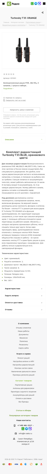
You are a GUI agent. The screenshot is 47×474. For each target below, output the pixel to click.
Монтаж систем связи (23, 368)
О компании (23, 323)
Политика (24, 341)
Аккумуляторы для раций (23, 395)
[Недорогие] (23, 50)
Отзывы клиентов (23, 328)
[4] (11, 74)
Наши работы (23, 331)
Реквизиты (23, 345)
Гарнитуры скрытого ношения (23, 392)
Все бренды (24, 402)
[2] (7, 74)
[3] (9, 74)
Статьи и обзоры (23, 410)
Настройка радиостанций (23, 365)
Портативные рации (23, 385)
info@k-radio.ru (25, 433)
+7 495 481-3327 (24, 425)
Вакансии (24, 338)
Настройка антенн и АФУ (23, 361)
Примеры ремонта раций (23, 375)
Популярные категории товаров (23, 415)
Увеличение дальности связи (23, 371)
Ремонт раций (23, 358)
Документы (23, 334)
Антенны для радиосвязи (23, 388)
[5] (13, 74)
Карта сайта (24, 348)
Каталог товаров (24, 380)
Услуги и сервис (23, 354)
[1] (4, 74)
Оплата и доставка (23, 398)
